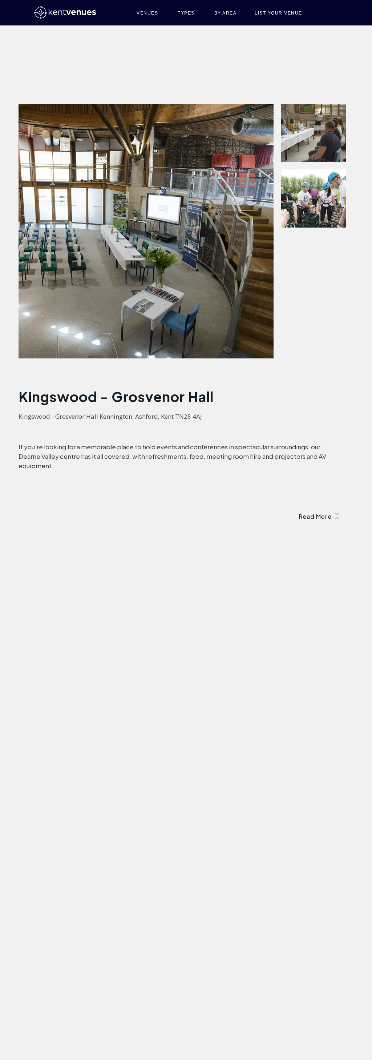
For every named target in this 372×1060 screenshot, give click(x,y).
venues (147, 13)
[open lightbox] (146, 231)
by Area (225, 13)
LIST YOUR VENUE (278, 13)
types (186, 13)
